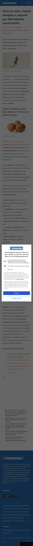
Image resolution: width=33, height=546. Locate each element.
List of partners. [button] (20, 279)
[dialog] (16, 273)
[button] (16, 269)
